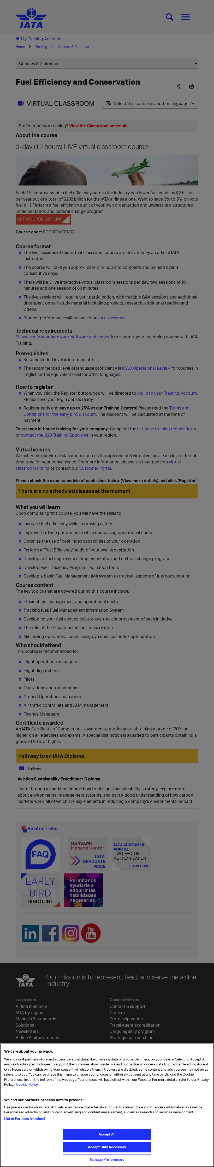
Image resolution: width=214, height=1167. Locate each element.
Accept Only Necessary (107, 1147)
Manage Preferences (107, 1159)
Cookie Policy (26, 1084)
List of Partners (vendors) (24, 1118)
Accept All (107, 1134)
